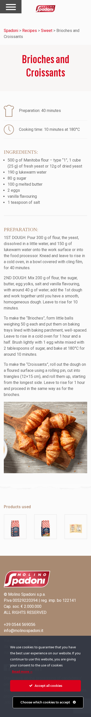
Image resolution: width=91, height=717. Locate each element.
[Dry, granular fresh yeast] (75, 526)
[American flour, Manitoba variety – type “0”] (45, 526)
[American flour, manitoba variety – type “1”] (15, 526)
